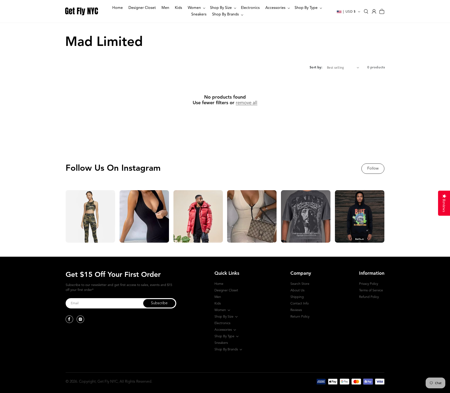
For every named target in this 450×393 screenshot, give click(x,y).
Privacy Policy (368, 283)
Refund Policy (369, 297)
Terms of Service (371, 290)
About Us (297, 290)
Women (220, 310)
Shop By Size (223, 316)
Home (218, 283)
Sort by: (316, 67)
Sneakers (221, 343)
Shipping (297, 297)
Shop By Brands (226, 349)
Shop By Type (224, 336)
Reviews (296, 310)
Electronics (222, 323)
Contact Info (299, 303)
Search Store (299, 283)
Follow (373, 169)
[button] (196, 8)
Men (217, 297)
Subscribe (159, 303)
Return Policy (299, 316)
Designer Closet (226, 290)
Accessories (223, 329)
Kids (217, 303)
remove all (246, 103)
